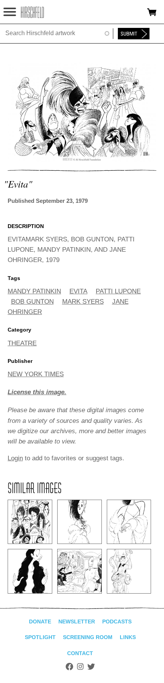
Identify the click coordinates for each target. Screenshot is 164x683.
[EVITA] (82, 159)
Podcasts (117, 621)
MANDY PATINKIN (34, 291)
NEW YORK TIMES (36, 374)
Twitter (91, 666)
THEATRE (22, 343)
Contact (80, 653)
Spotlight (40, 637)
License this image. (37, 392)
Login (15, 458)
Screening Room (88, 637)
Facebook (69, 666)
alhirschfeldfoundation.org (32, 12)
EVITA (78, 291)
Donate (40, 621)
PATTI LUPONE (118, 291)
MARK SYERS (83, 301)
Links (128, 637)
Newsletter (76, 621)
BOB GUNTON (32, 301)
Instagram (80, 666)
